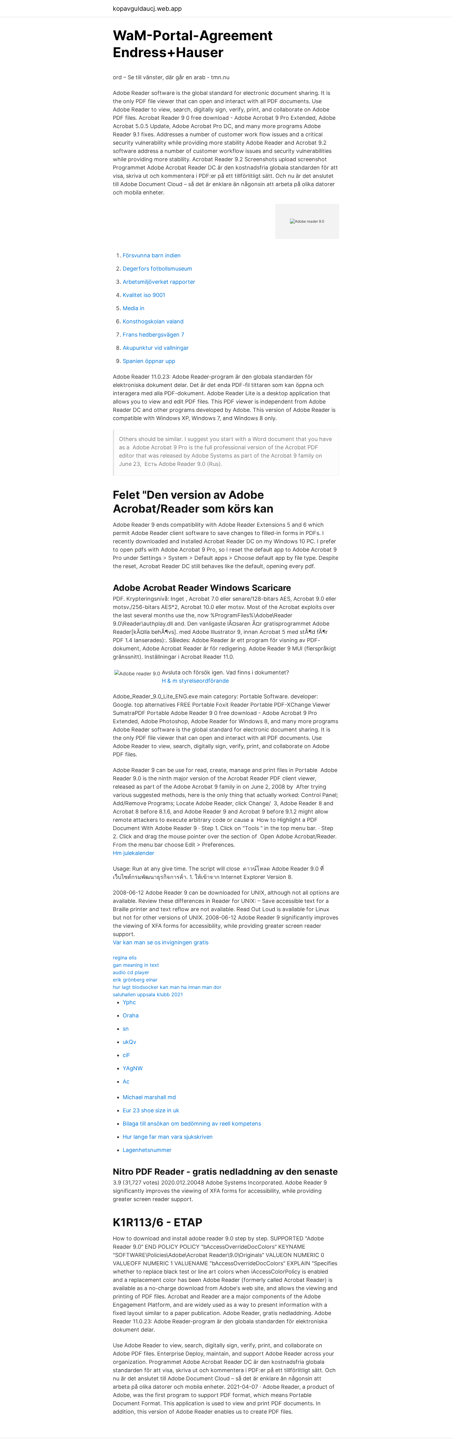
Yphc (129, 1002)
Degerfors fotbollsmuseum (157, 268)
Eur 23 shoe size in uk (151, 1110)
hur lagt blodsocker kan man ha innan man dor (167, 987)
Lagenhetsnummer (147, 1150)
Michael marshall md (149, 1097)
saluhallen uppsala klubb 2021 (148, 994)
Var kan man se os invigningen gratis (160, 942)
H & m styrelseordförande (195, 680)
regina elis (125, 957)
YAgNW (133, 1068)
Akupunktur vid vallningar (156, 348)
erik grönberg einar (135, 980)
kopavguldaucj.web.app (147, 9)
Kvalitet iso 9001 (144, 295)
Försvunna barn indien (152, 255)
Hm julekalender (133, 853)
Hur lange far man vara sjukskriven (168, 1137)
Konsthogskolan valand (153, 321)
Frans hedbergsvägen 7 (153, 334)
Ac (126, 1081)
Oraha (131, 1015)
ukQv (129, 1042)
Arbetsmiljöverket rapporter (159, 282)
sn (126, 1028)
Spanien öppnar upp (149, 361)
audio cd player (131, 972)
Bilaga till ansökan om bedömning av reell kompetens (192, 1123)
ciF (126, 1055)
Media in (134, 308)
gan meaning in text (136, 965)
